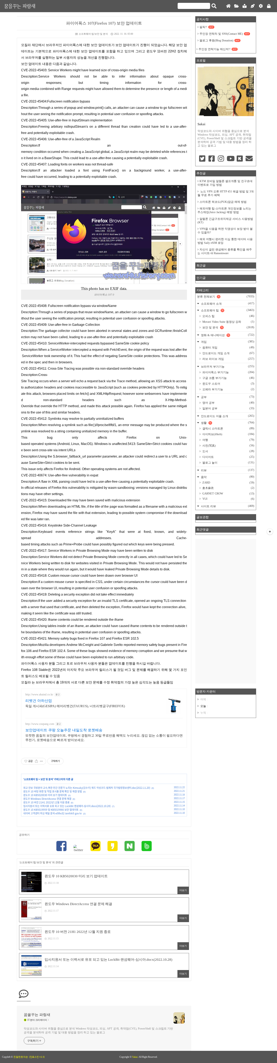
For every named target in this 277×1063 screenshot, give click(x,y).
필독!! (206, 27)
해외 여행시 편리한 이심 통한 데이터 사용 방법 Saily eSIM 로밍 (225, 241)
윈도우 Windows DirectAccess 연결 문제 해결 (47, 799)
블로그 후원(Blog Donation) (219, 40)
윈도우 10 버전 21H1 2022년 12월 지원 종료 (46, 802)
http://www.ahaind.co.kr (39, 694)
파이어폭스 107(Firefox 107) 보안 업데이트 (104, 23)
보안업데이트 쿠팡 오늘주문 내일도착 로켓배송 (63, 730)
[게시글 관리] (41, 761)
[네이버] (130, 846)
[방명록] (244, 6)
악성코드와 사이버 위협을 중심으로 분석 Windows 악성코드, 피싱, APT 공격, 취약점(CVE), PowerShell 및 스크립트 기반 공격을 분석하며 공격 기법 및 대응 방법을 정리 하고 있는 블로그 (98, 1030)
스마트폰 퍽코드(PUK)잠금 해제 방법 (223, 201)
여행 (228, 439)
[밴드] (147, 846)
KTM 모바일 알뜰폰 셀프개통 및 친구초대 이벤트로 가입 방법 (225, 183)
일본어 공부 (228, 408)
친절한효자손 (20, 1056)
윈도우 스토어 (228, 383)
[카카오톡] (95, 846)
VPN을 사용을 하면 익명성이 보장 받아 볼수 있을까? (225, 230)
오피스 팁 (228, 316)
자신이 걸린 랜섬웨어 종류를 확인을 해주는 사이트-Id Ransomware (225, 251)
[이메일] (249, 159)
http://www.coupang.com (39, 723)
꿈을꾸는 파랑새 (19, 6)
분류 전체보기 (225, 296)
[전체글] (236, 6)
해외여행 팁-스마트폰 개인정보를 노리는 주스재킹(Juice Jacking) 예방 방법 (224, 210)
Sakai (134, 1056)
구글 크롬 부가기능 (228, 378)
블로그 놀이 (228, 462)
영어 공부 (228, 402)
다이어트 (228, 457)
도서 (228, 451)
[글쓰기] (253, 6)
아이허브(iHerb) (228, 434)
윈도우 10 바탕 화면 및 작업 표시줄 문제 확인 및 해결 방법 (52, 791)
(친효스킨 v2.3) (37, 1057)
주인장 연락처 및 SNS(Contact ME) (224, 33)
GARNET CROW (228, 493)
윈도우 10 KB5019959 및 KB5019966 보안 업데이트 (50, 810)
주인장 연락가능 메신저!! (218, 49)
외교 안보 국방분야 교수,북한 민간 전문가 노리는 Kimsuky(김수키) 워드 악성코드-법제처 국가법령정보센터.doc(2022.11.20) (86, 788)
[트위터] (78, 848)
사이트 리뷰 (227, 506)
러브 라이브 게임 (228, 358)
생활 (227, 422)
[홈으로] (228, 6)
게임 (227, 341)
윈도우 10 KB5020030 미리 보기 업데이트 (45, 795)
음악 (227, 477)
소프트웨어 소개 (227, 303)
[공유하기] (36, 761)
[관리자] (261, 6)
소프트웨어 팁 (31, 779)
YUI (228, 498)
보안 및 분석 (47, 779)
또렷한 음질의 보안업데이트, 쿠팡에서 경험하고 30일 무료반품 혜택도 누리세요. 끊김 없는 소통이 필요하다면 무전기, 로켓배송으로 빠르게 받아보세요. (104, 738)
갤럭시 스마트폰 (228, 428)
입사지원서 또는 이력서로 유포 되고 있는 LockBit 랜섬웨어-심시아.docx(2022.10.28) (67, 806)
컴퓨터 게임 (228, 347)
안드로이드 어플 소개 (227, 416)
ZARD (228, 482)
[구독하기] (270, 532)
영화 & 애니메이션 (227, 335)
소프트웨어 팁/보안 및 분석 (93, 33)
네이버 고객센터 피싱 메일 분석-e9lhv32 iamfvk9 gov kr (52, 813)
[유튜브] (230, 159)
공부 (227, 397)
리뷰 (227, 470)
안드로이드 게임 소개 (228, 353)
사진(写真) (228, 445)
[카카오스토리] (112, 846)
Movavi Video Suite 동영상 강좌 (228, 321)
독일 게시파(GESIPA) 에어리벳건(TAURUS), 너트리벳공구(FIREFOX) (75, 706)
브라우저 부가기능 (227, 366)
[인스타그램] (221, 159)
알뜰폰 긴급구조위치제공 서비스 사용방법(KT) (225, 220)
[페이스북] (61, 846)
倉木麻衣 (228, 488)
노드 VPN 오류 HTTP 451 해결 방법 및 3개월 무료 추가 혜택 (226, 193)
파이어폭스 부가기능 (228, 372)
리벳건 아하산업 (38, 701)
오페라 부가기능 (228, 389)
